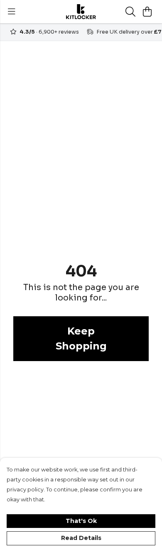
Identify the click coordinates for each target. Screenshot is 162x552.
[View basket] (147, 11)
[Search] (130, 11)
